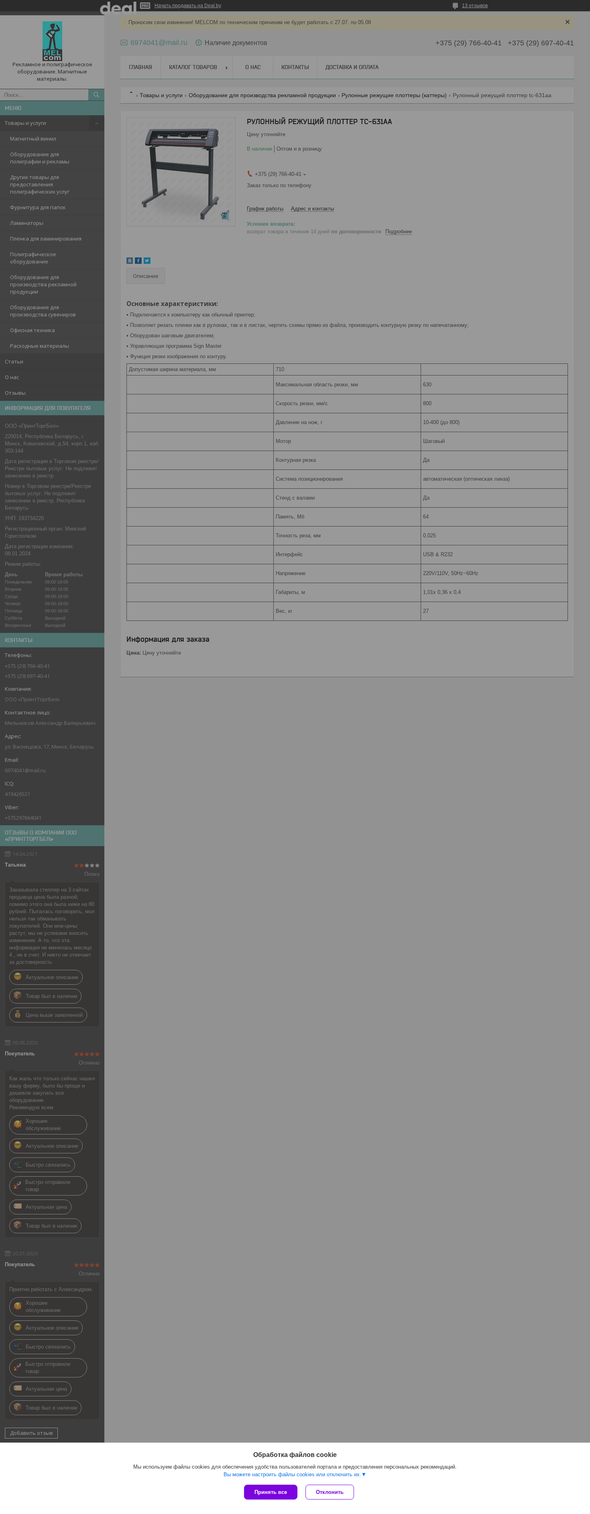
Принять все (270, 1492)
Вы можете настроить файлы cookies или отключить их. (292, 1474)
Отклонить (330, 1492)
